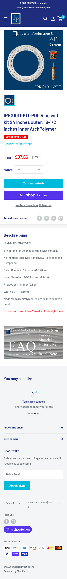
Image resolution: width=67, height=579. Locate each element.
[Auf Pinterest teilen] (46, 218)
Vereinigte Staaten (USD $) (39, 503)
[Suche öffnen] (45, 19)
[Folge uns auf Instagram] (13, 521)
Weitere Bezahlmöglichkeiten (34, 205)
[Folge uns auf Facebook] (6, 521)
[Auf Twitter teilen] (53, 218)
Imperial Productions (18, 144)
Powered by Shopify (14, 571)
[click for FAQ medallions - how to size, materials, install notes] (33, 325)
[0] (60, 18)
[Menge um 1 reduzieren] (19, 169)
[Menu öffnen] (5, 18)
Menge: (8, 169)
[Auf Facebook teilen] (39, 218)
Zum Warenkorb (33, 183)
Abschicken (17, 485)
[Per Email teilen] (60, 218)
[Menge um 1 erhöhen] (39, 169)
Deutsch (10, 503)
